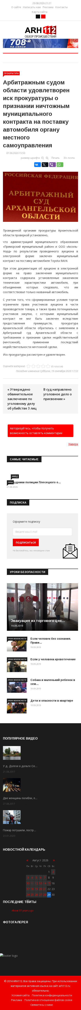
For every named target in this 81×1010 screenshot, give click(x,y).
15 (49, 883)
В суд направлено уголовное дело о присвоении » (57, 394)
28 (44, 895)
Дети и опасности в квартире (51, 700)
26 (36, 895)
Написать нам (32, 7)
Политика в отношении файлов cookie (48, 1000)
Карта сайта (39, 12)
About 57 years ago (22, 910)
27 (40, 895)
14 (44, 883)
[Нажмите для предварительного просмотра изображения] (40, 190)
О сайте (16, 7)
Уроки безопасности (17, 638)
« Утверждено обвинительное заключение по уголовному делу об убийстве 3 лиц (22, 398)
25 (32, 895)
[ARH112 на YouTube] (40, 43)
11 (32, 883)
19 (36, 889)
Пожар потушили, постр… (19, 830)
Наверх (73, 444)
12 (36, 883)
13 (40, 883)
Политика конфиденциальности (52, 995)
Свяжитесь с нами (41, 1004)
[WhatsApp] (60, 164)
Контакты (61, 7)
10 (27, 883)
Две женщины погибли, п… (20, 798)
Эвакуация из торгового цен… (38, 621)
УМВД (15, 476)
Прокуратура (11, 73)
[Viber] (52, 164)
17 (27, 889)
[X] (45, 164)
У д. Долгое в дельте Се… (20, 766)
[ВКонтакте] (37, 164)
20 (40, 889)
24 (27, 895)
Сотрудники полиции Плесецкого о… (34, 482)
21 (44, 889)
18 (32, 889)
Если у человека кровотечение (53, 659)
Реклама (48, 7)
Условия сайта (20, 995)
